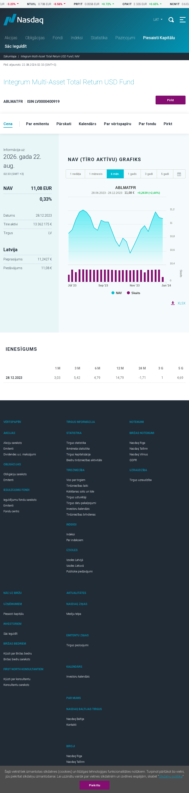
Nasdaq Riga (137, 443)
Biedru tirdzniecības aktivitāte (84, 460)
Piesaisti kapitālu (13, 614)
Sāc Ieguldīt (16, 46)
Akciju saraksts (12, 443)
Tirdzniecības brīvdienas (81, 514)
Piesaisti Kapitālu (159, 37)
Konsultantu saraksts (16, 685)
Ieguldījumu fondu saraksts (20, 499)
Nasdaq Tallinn (139, 448)
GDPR (133, 460)
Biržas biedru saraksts (16, 659)
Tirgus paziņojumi (77, 645)
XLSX (182, 303)
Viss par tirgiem (75, 480)
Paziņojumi (125, 37)
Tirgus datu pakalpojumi (81, 503)
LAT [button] (157, 19)
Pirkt (170, 100)
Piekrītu (94, 785)
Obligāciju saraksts (15, 474)
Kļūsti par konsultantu (16, 679)
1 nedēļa (75, 174)
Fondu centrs (11, 511)
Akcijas (11, 37)
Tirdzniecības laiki (77, 485)
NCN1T (167, 4)
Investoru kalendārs (78, 508)
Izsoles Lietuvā (75, 565)
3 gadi (149, 174)
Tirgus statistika (76, 443)
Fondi (58, 37)
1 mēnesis (96, 174)
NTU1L (24, 4)
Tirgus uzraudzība (141, 480)
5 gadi (165, 174)
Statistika (99, 37)
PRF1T (70, 4)
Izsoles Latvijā (74, 560)
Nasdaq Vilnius (139, 454)
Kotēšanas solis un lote (80, 491)
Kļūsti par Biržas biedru (17, 653)
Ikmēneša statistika (78, 448)
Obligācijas (35, 37)
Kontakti (71, 724)
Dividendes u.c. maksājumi (19, 454)
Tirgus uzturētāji (76, 497)
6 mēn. (115, 174)
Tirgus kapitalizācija (78, 454)
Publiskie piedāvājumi (79, 571)
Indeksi (77, 37)
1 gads (132, 174)
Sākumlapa (9, 56)
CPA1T (119, 4)
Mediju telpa (73, 614)
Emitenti (8, 448)
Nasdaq (27, 19)
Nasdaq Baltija (75, 719)
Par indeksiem (74, 540)
